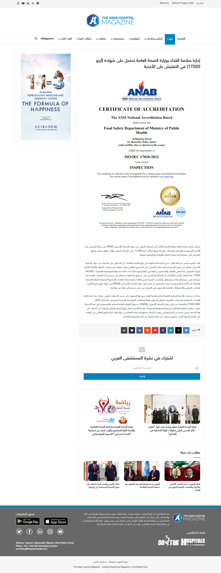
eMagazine (47, 38)
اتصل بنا (200, 3)
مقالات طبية (84, 38)
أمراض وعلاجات (154, 38)
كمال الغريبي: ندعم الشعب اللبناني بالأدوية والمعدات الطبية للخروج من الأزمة (184, 487)
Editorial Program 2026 (182, 3)
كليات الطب (66, 38)
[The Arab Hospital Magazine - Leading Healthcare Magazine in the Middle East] (110, 20)
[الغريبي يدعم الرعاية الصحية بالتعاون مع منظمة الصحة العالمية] (142, 471)
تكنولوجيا (135, 38)
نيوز (171, 38)
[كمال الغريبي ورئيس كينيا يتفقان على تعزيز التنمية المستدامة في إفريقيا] (101, 471)
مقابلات (102, 38)
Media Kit (164, 3)
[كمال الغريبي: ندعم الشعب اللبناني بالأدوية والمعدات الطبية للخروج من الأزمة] (182, 471)
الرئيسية (181, 38)
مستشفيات (118, 38)
